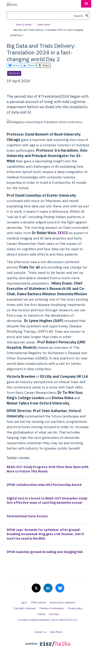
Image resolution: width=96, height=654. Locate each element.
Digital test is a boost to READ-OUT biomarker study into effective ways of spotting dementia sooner (47, 500)
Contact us (40, 631)
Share (16, 65)
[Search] (86, 15)
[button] (86, 4)
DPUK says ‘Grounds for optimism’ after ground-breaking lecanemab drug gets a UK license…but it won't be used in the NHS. (45, 534)
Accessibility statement (62, 602)
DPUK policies (38, 602)
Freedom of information (52, 608)
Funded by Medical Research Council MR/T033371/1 (48, 619)
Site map (54, 614)
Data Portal (56, 631)
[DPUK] (12, 3)
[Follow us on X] (36, 588)
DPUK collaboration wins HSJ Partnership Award (44, 485)
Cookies (41, 614)
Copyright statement (25, 608)
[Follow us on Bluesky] (59, 588)
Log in (24, 602)
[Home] (10, 24)
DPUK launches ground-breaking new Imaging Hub (45, 552)
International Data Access (27, 516)
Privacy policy (75, 608)
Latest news (43, 24)
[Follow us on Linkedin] (48, 588)
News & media (23, 24)
